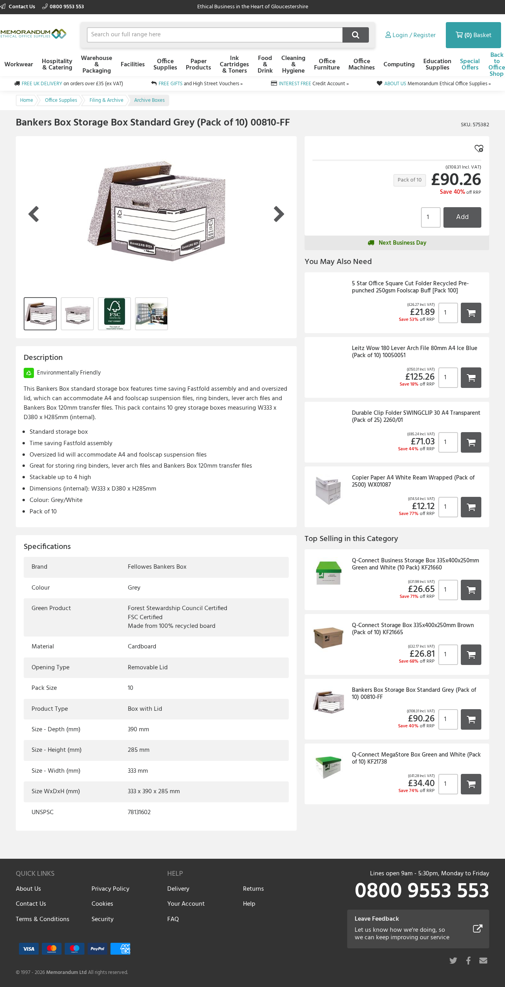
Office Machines (361, 64)
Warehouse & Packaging (96, 64)
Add (462, 217)
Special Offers (470, 64)
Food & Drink (265, 64)
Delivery (178, 889)
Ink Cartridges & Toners (234, 64)
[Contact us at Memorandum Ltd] (483, 960)
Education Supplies (437, 64)
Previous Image (33, 214)
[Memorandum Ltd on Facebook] (468, 960)
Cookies (102, 904)
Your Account (186, 904)
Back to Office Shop (496, 64)
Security (103, 919)
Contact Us (21, 6)
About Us (28, 889)
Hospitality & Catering (57, 64)
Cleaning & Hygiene (293, 64)
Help (249, 904)
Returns (253, 889)
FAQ (173, 919)
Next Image (279, 214)
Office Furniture (327, 64)
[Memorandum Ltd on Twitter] (453, 960)
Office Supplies (165, 64)
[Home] (35, 34)
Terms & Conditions (42, 919)
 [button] (471, 313)
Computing (399, 65)
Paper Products (198, 64)
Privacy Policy (110, 889)
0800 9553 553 (67, 6)
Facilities (133, 65)
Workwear (18, 65)
